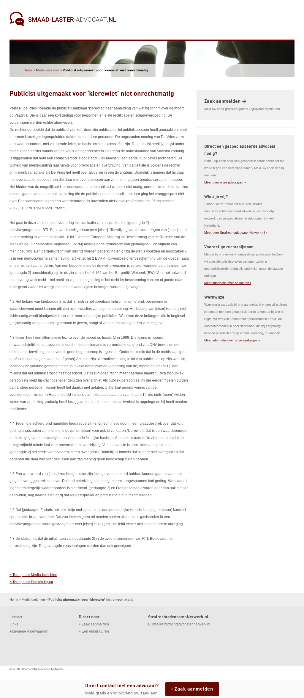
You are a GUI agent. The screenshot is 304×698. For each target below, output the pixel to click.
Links (14, 624)
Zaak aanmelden (194, 689)
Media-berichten (47, 70)
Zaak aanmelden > (225, 101)
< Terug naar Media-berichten (33, 575)
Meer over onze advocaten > (225, 182)
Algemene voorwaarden (29, 631)
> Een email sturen (94, 631)
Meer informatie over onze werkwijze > (232, 340)
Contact (16, 617)
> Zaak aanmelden (94, 624)
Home (28, 70)
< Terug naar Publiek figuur (31, 582)
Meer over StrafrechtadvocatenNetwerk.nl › (235, 232)
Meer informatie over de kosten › (227, 283)
